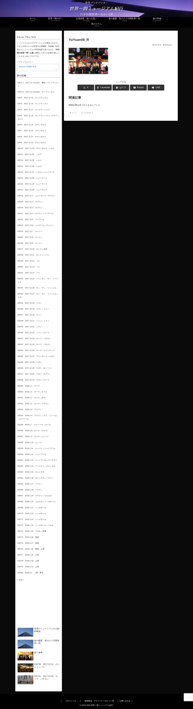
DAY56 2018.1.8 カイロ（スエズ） (33, 430)
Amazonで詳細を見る (27, 66)
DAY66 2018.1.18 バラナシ (30, 490)
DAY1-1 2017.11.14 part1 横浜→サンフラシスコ (37, 84)
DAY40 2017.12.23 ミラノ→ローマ (33, 333)
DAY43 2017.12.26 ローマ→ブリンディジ (36, 350)
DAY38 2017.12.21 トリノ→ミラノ (33, 321)
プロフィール (72, 701)
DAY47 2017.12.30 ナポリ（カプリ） (34, 374)
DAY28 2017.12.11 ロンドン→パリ (33, 255)
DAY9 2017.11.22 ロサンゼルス (31, 142)
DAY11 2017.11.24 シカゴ (29, 154)
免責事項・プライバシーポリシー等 (101, 701)
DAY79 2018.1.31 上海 (28, 567)
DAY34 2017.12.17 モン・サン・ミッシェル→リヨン (37, 295)
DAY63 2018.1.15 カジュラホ (30, 472)
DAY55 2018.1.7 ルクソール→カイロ (34, 425)
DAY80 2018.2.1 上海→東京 (30, 573)
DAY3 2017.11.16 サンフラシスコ (32, 104)
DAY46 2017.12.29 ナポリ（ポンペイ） (35, 368)
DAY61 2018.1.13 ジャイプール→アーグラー (37, 460)
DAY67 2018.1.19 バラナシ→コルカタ (34, 496)
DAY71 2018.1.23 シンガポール (31, 519)
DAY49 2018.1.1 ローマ (28, 386)
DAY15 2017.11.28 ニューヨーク (32, 178)
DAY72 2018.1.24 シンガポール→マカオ (35, 525)
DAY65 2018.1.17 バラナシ (30, 484)
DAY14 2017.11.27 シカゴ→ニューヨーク (35, 172)
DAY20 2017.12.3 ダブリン (30, 208)
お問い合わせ (125, 701)
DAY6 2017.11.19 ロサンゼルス (31, 125)
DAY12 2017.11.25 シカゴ (29, 160)
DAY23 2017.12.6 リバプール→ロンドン (35, 225)
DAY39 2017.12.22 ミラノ (29, 327)
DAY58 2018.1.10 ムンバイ (30, 442)
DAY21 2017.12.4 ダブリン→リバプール (35, 213)
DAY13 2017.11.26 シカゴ (29, 166)
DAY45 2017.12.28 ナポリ (29, 362)
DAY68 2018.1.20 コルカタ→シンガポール (36, 501)
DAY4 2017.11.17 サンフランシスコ (33, 110)
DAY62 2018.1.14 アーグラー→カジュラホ (36, 466)
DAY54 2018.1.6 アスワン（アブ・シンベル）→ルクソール (37, 417)
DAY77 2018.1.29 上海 (28, 555)
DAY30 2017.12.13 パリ (28, 267)
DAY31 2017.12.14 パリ (28, 273)
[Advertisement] (38, 604)
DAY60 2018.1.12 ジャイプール (31, 454)
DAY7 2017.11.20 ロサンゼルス (31, 131)
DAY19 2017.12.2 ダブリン (30, 202)
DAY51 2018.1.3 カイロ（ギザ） (32, 398)
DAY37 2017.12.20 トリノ (29, 315)
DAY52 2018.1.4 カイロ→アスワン (33, 404)
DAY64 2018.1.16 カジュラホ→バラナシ (35, 478)
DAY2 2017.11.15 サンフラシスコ (32, 98)
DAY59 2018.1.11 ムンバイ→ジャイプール (36, 448)
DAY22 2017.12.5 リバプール (30, 219)
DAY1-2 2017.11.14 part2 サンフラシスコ (35, 92)
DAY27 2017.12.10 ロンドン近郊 (32, 249)
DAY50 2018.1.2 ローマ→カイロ (32, 392)
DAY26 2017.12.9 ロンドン (30, 243)
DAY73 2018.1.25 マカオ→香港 (31, 531)
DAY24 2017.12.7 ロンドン (30, 231)
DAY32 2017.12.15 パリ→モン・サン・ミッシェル (37, 280)
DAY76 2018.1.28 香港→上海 (30, 549)
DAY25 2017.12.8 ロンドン (30, 237)
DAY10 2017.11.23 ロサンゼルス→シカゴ (35, 148)
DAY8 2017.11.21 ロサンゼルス (31, 137)
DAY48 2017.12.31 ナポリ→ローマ (33, 380)
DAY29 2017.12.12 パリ (28, 261)
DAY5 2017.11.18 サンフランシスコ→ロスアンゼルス (38, 117)
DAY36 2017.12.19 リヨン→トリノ (33, 309)
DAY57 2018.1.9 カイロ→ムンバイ (33, 436)
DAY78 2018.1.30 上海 (28, 561)
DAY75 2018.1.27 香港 (28, 543)
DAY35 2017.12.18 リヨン (29, 303)
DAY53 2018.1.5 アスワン (29, 409)
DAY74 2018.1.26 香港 (28, 537)
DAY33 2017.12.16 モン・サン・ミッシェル (36, 288)
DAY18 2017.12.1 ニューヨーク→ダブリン (36, 196)
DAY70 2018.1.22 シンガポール (31, 513)
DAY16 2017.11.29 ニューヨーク (32, 184)
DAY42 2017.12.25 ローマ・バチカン (34, 344)
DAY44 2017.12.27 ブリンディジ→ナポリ (36, 356)
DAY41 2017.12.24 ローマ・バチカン (34, 338)
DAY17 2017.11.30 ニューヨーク (32, 190)
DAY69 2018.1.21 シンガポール (31, 508)
